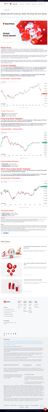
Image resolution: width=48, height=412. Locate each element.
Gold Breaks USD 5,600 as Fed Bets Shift (33, 280)
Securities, (25, 17)
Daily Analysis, (7, 17)
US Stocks (28, 17)
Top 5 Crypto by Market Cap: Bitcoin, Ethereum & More (35, 263)
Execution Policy (20, 405)
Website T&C (22, 407)
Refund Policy (27, 405)
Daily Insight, (12, 17)
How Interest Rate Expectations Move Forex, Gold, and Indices (35, 247)
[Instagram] (5, 233)
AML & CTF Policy (14, 405)
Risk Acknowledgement (34, 405)
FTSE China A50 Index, (17, 17)
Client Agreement (6, 405)
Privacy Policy (42, 405)
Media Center (15, 4)
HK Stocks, (22, 17)
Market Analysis (7, 9)
